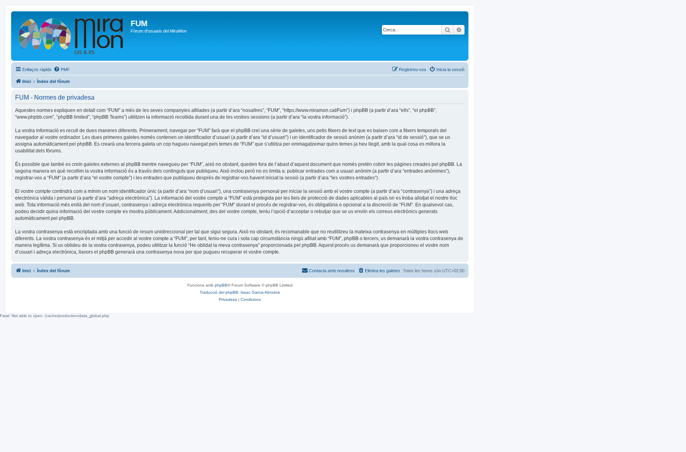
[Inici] (72, 36)
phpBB (221, 285)
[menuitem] (62, 69)
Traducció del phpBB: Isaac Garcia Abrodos (240, 292)
